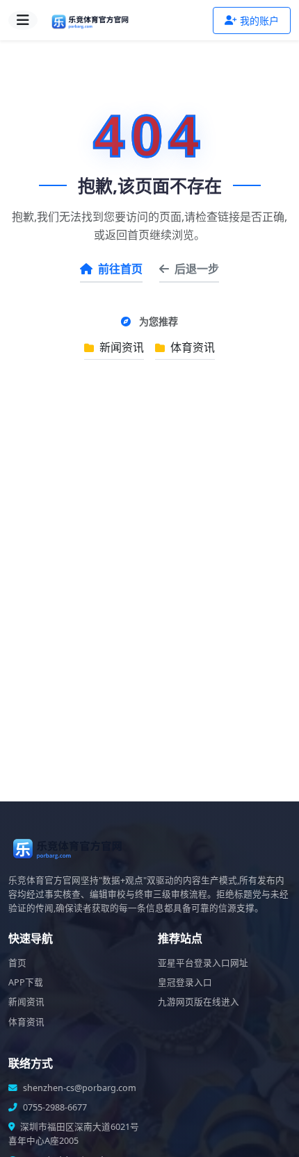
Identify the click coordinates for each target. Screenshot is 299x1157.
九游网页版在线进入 (198, 1002)
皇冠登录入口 (185, 982)
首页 (17, 963)
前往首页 (120, 268)
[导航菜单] (23, 20)
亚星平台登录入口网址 (203, 963)
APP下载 (25, 982)
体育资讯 (191, 347)
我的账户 (259, 20)
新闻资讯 (120, 347)
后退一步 (197, 268)
